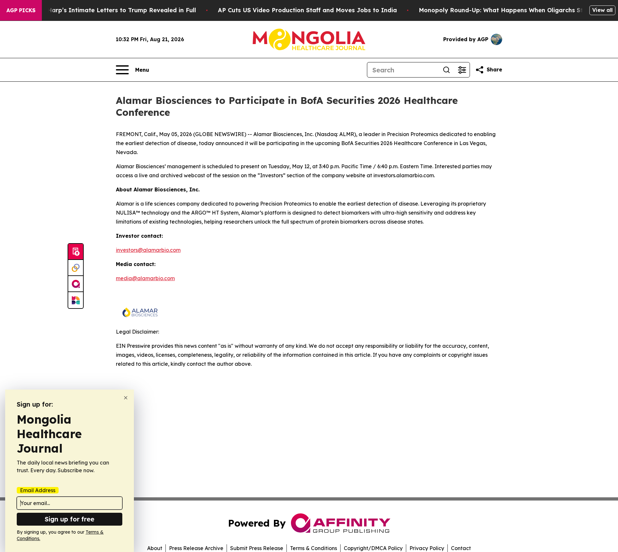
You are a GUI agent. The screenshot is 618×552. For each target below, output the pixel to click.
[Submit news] (75, 252)
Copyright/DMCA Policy (373, 548)
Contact (461, 548)
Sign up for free (69, 519)
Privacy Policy (426, 548)
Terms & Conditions (313, 548)
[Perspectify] (75, 268)
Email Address (37, 490)
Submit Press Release (256, 548)
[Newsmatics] (75, 300)
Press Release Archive (196, 548)
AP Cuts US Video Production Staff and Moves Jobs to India (307, 10)
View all (602, 10)
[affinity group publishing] (75, 284)
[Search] (446, 69)
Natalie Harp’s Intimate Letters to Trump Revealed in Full (109, 10)
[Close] (126, 398)
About (154, 548)
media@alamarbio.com (145, 278)
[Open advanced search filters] (462, 69)
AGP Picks (20, 10)
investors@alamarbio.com (148, 250)
